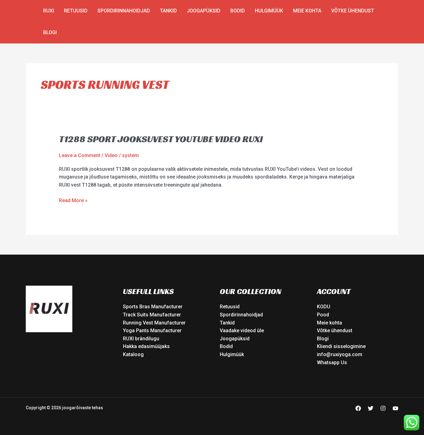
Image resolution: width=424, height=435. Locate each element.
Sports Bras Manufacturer (153, 307)
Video (111, 155)
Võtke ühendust (352, 11)
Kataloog (133, 354)
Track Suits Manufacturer (152, 315)
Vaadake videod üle (242, 330)
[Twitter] (370, 408)
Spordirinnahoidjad (123, 11)
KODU (323, 307)
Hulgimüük (269, 11)
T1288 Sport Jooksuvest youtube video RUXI (161, 139)
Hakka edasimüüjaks (146, 346)
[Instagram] (383, 408)
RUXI (48, 11)
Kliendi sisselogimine (341, 346)
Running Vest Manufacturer (154, 323)
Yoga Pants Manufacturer (152, 330)
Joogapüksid (203, 11)
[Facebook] (358, 408)
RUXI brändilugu (141, 339)
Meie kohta (307, 11)
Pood (323, 315)
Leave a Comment (79, 155)
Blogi (50, 32)
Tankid (168, 11)
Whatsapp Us (332, 362)
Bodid (237, 11)
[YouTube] (395, 408)
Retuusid (76, 11)
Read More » (73, 200)
